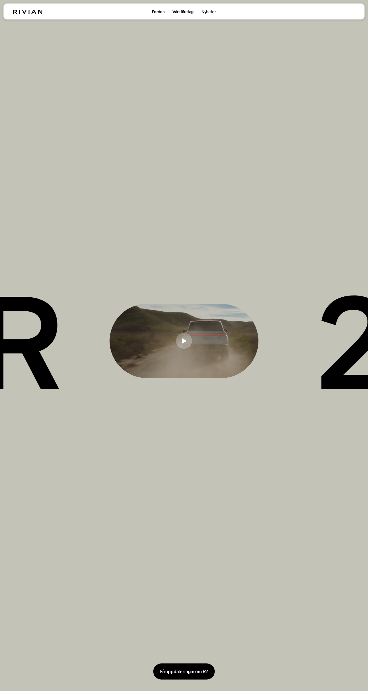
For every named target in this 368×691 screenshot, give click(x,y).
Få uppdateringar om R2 (184, 671)
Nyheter (209, 11)
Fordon (158, 11)
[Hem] (27, 12)
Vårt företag (182, 11)
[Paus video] (184, 341)
